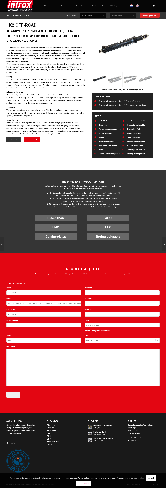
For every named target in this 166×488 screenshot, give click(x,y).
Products (16, 15)
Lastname (89, 309)
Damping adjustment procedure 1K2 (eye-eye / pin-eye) (119, 101)
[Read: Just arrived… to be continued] (90, 440)
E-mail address (12, 320)
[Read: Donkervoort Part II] (90, 433)
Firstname (89, 298)
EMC (55, 227)
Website (9, 335)
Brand (8, 288)
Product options (13, 140)
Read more (10, 443)
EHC (108, 227)
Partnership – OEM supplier (102, 425)
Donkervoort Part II (99, 432)
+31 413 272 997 (136, 437)
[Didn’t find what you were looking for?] (2, 244)
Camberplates (56, 236)
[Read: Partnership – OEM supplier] (90, 427)
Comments (10, 346)
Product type (11, 309)
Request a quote (32, 140)
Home (8, 15)
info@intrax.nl (135, 440)
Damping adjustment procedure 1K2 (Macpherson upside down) (122, 105)
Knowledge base (53, 441)
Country (88, 335)
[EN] (138, 6)
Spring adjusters (108, 236)
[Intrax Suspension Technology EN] (20, 6)
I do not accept (83, 483)
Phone (87, 320)
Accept (151, 478)
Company (88, 288)
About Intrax (51, 425)
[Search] (143, 6)
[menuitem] (47, 6)
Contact (50, 444)
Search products (149, 15)
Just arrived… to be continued (103, 438)
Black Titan (55, 218)
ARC (108, 218)
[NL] (132, 6)
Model (8, 298)
